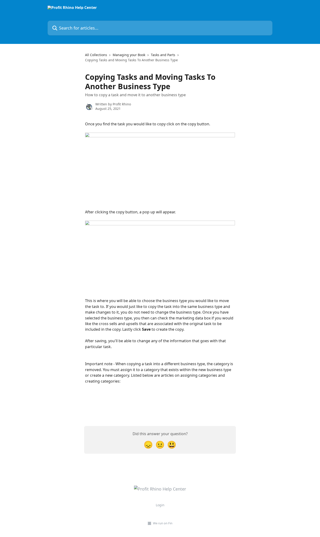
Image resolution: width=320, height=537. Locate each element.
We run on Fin (162, 523)
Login (160, 505)
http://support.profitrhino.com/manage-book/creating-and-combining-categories (157, 409)
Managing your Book (129, 55)
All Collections (96, 55)
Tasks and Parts (163, 55)
